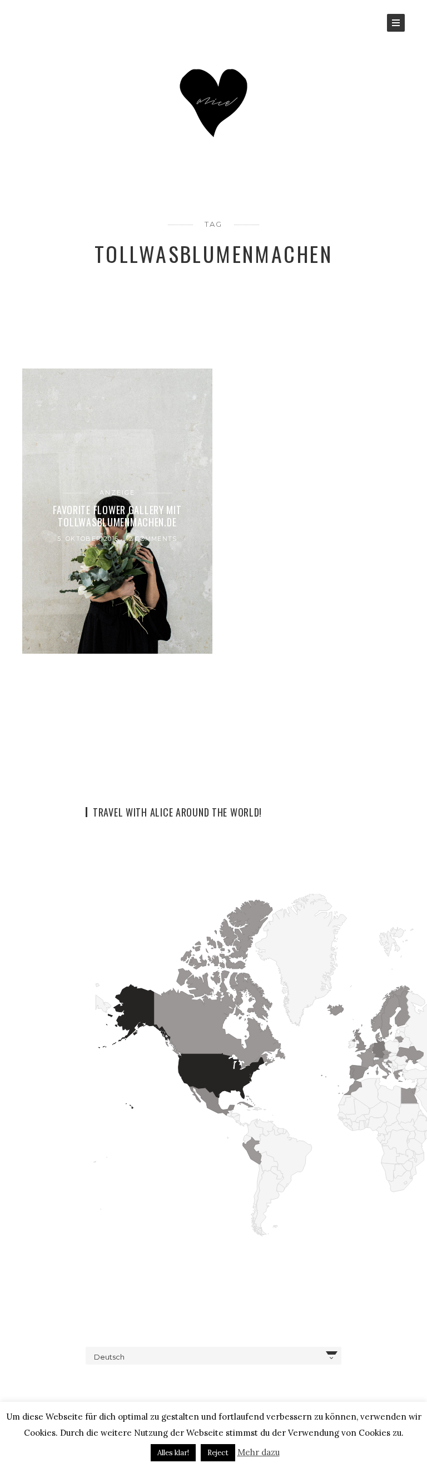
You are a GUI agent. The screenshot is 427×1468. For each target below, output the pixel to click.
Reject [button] (218, 1452)
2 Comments (153, 539)
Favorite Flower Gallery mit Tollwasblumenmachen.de (117, 515)
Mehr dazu (258, 1452)
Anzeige (117, 492)
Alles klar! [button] (173, 1452)
